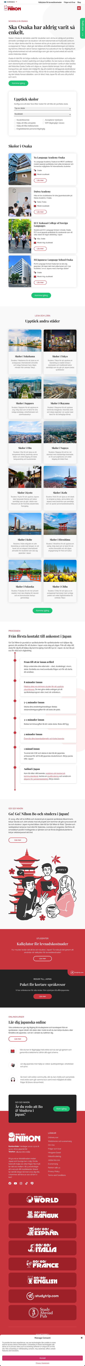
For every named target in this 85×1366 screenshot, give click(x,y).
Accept (43, 1358)
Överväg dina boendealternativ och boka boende (44, 739)
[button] (82, 1338)
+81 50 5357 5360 (23, 1152)
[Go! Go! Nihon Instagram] (21, 1183)
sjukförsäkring (53, 776)
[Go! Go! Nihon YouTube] (15, 1183)
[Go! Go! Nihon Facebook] (10, 1183)
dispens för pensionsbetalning (36, 779)
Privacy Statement (42, 1363)
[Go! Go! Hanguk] (42, 1214)
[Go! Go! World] (42, 1199)
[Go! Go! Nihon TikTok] (26, 1183)
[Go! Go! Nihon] (24, 1137)
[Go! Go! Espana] (42, 1230)
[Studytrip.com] (42, 1264)
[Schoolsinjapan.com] (42, 1280)
